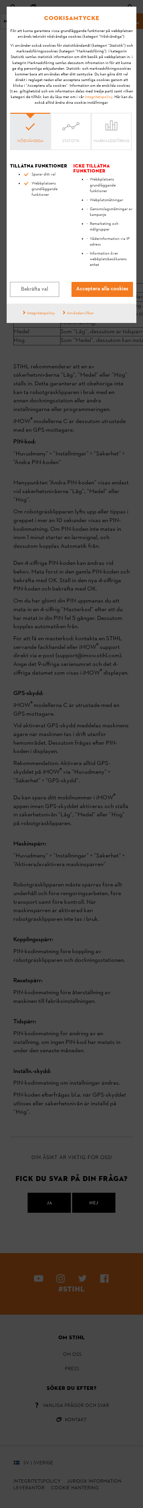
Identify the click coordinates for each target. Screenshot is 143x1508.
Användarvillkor (80, 313)
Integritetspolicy (98, 97)
